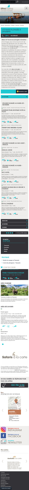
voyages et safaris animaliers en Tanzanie (13, 369)
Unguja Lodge (7, 150)
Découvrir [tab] (4, 220)
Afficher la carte (23, 91)
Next (26, 410)
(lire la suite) (4, 119)
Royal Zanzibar (7, 203)
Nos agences (25, 2)
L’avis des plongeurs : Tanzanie (11, 262)
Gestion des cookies (6, 488)
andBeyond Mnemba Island (12, 127)
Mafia (5, 251)
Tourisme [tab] (4, 227)
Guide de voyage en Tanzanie (11, 260)
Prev (2, 410)
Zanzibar (6, 247)
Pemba (6, 249)
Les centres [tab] (5, 224)
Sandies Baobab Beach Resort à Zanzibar (13, 188)
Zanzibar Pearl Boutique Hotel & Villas (13, 111)
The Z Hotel (5, 172)
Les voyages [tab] (5, 96)
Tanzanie (6, 245)
